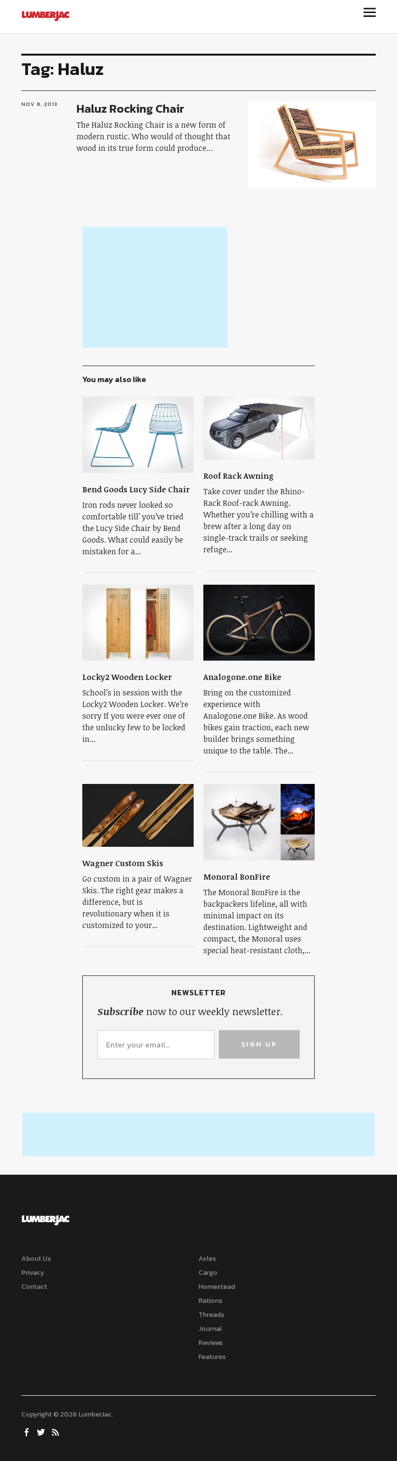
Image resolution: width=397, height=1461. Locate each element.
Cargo (207, 1273)
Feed (56, 1431)
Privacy (32, 1273)
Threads (211, 1315)
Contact (34, 1287)
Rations (210, 1301)
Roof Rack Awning (238, 476)
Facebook (27, 1431)
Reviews (210, 1343)
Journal (210, 1329)
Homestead (216, 1287)
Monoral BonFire (236, 876)
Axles (207, 1259)
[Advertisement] (155, 287)
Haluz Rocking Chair (130, 108)
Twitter (42, 1431)
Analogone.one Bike (242, 677)
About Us (36, 1259)
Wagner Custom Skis (122, 863)
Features (212, 1357)
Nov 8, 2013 (39, 104)
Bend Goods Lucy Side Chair (136, 489)
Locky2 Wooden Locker (127, 677)
